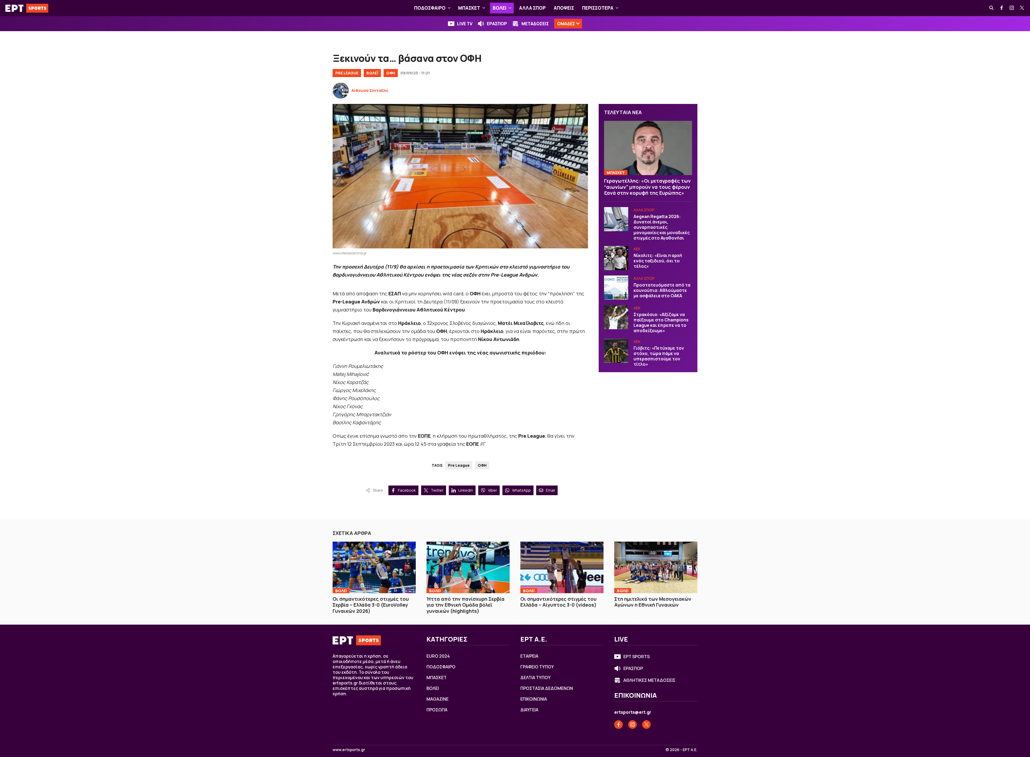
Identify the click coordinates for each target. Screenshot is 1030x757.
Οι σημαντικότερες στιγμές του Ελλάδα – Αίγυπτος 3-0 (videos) (558, 602)
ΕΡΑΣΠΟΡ (497, 24)
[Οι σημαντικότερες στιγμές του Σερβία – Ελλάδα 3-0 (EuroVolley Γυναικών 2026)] (374, 567)
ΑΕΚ (637, 248)
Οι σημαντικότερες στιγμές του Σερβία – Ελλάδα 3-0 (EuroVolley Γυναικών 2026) (371, 605)
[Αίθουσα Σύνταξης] (341, 90)
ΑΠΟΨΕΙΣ (564, 8)
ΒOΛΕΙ (499, 8)
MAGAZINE (437, 699)
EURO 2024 (438, 656)
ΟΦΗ (390, 72)
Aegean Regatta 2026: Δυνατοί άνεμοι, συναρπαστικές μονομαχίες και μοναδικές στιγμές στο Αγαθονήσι (662, 227)
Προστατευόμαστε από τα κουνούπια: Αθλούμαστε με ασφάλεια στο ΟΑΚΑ (662, 290)
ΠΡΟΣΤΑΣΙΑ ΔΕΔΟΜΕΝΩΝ (546, 688)
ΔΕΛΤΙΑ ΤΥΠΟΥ (535, 677)
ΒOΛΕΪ (372, 72)
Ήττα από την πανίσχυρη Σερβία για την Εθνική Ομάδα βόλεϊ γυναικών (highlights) (465, 605)
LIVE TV (464, 24)
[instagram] (1012, 8)
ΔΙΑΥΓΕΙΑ (529, 710)
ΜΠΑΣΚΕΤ (469, 8)
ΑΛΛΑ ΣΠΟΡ (532, 8)
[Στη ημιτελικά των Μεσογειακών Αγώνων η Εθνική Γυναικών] (655, 567)
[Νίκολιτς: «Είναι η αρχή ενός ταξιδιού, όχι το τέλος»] (616, 258)
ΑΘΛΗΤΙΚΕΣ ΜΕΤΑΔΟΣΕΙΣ (649, 680)
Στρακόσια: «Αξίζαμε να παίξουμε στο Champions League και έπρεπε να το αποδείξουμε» (661, 323)
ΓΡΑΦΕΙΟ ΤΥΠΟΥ (537, 667)
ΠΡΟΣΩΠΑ (436, 710)
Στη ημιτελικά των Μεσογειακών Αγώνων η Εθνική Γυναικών (652, 602)
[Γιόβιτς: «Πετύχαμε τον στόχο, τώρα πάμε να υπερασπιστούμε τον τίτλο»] (616, 351)
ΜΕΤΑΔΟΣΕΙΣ (535, 24)
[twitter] (1022, 8)
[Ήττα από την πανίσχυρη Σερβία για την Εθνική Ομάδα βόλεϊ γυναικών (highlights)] (468, 567)
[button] (449, 8)
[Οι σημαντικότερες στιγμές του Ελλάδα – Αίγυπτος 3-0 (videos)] (562, 567)
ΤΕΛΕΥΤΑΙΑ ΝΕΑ (623, 112)
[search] (991, 8)
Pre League (346, 72)
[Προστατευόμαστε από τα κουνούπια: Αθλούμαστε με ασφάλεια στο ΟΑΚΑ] (616, 288)
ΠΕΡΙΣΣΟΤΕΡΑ (597, 8)
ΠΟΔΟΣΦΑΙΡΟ (430, 8)
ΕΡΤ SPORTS (636, 657)
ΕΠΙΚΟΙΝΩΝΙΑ (533, 699)
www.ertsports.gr (349, 750)
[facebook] (1001, 8)
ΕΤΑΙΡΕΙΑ (529, 656)
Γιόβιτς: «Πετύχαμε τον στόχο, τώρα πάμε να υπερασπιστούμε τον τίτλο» (659, 356)
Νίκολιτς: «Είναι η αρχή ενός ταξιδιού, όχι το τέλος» (658, 260)
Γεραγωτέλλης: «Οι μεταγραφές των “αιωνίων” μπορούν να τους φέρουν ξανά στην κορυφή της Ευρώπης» (647, 187)
